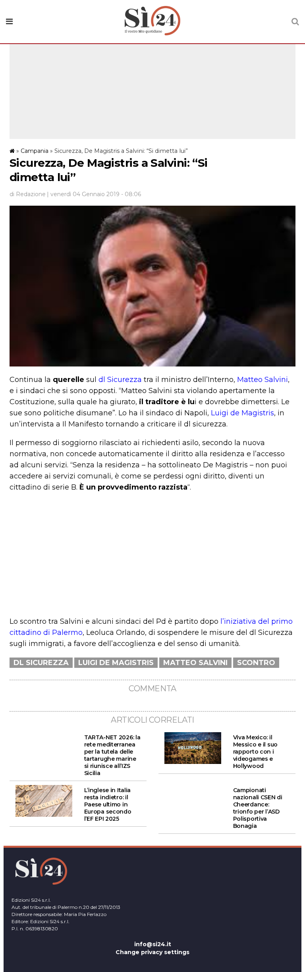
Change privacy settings (152, 952)
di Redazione (28, 194)
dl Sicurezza (120, 379)
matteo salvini (195, 662)
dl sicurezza (41, 662)
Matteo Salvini (262, 379)
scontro (256, 662)
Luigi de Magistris (242, 413)
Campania (34, 150)
